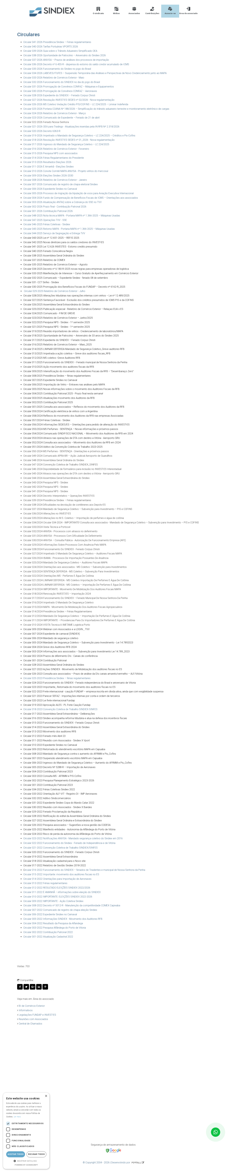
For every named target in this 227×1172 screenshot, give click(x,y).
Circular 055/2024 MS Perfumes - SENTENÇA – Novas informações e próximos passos (70, 429)
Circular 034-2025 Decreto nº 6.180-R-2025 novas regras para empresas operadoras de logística (76, 268)
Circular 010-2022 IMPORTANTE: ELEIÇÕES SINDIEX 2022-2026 (57, 896)
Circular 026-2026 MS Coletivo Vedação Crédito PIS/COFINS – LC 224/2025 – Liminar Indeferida (75, 104)
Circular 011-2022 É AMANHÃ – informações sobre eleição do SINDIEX (62, 892)
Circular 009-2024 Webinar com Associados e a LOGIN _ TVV (56, 629)
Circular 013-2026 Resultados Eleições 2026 (47, 162)
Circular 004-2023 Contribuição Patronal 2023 (48, 771)
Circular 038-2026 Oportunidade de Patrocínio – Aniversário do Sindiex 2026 (64, 55)
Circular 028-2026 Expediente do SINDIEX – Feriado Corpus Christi (59, 95)
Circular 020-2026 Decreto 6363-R (41, 131)
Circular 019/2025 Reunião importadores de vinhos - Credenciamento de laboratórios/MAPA (73, 331)
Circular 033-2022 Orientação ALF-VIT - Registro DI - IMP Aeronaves (60, 793)
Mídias (116, 13)
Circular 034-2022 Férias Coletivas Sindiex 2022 (49, 789)
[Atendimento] (215, 1132)
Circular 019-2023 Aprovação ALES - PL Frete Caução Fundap (56, 704)
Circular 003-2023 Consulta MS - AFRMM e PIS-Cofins (52, 776)
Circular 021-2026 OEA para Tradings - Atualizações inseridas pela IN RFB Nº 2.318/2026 (71, 126)
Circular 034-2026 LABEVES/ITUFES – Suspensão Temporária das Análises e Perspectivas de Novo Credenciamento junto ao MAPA (95, 73)
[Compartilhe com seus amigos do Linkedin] (39, 986)
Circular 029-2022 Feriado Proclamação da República (52, 811)
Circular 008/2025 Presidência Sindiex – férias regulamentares (57, 375)
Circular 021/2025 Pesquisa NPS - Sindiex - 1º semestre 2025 (56, 326)
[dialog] (26, 1131)
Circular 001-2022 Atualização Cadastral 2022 (48, 936)
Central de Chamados (30, 1023)
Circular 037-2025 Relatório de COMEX (44, 260)
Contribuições (152, 13)
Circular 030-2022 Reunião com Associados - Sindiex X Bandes (57, 807)
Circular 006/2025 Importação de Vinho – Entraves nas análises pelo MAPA (64, 384)
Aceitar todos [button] (15, 1154)
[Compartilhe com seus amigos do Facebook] (20, 986)
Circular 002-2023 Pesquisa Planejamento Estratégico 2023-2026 (58, 780)
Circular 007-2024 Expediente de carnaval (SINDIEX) (51, 633)
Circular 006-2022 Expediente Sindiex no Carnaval (50, 914)
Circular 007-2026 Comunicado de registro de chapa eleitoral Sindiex (60, 184)
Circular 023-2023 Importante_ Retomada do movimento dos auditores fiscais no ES (69, 687)
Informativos (26, 1010)
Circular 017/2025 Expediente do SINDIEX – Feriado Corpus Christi (59, 340)
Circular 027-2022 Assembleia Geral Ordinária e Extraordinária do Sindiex (62, 820)
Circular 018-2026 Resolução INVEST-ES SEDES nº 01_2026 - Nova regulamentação (69, 139)
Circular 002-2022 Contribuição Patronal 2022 (48, 932)
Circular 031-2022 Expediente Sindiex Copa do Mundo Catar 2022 (58, 802)
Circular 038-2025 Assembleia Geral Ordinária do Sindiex (53, 255)
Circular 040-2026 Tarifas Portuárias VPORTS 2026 (50, 46)
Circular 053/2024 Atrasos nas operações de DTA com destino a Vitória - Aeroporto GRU (71, 438)
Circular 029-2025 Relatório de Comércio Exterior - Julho (54, 291)
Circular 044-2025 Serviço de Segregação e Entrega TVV (54, 233)
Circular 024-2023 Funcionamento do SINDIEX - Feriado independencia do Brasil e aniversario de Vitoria (79, 682)
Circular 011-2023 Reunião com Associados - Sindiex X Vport (56, 740)
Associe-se (170, 13)
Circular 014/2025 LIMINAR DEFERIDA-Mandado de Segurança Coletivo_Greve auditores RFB (73, 349)
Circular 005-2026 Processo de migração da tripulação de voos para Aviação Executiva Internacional (78, 193)
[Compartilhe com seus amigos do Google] (33, 986)
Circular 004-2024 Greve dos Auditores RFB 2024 (50, 647)
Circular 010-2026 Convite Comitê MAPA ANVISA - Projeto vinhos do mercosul (65, 171)
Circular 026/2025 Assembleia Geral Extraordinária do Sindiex (56, 304)
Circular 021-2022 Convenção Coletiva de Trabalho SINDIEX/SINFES (60, 847)
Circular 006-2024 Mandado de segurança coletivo (50, 638)
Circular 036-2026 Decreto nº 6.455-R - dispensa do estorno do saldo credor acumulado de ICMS (76, 64)
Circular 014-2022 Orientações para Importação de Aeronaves (57, 878)
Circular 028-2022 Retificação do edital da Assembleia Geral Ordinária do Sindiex (67, 816)
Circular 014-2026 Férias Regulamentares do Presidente (53, 157)
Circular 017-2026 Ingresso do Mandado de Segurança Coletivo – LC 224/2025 (66, 144)
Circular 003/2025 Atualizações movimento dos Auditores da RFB (59, 398)
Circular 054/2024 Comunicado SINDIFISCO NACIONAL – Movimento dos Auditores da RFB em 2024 (78, 433)
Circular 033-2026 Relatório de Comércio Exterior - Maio (53, 77)
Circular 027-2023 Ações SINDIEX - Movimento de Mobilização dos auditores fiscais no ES (72, 669)
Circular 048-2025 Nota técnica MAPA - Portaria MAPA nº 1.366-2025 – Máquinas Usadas (71, 215)
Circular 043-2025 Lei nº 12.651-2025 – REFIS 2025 (51, 237)
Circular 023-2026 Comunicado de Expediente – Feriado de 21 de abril (61, 117)
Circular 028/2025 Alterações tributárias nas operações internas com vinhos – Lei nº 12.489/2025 (76, 295)
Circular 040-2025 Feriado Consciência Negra (48, 251)
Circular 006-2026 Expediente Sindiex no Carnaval (50, 188)
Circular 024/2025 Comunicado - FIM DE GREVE (49, 313)
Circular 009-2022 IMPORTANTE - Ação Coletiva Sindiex (53, 901)
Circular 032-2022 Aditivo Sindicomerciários (47, 798)
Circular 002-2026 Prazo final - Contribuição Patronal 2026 (54, 206)
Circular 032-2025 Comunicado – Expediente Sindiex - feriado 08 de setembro (65, 277)
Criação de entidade (35, 1086)
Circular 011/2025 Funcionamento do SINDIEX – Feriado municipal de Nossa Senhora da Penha (75, 362)
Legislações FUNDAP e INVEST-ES (37, 1014)
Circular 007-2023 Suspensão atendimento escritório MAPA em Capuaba (62, 758)
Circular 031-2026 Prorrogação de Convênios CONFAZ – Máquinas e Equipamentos (68, 86)
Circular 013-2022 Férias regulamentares (45, 883)
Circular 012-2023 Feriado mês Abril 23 (44, 736)
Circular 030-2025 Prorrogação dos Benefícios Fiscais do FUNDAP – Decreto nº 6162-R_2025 (74, 286)
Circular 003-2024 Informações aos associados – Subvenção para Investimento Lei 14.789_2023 (76, 651)
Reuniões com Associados (33, 1019)
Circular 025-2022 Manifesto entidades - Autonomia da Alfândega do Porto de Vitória (69, 829)
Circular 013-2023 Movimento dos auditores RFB (49, 731)
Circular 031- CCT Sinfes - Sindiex (41, 282)
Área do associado (188, 13)
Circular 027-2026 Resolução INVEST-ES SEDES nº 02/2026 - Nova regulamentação (68, 99)
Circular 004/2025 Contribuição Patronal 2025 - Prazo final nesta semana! (63, 393)
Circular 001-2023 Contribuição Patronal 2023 (48, 784)
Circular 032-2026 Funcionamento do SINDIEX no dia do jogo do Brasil (61, 82)
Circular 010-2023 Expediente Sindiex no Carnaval (50, 744)
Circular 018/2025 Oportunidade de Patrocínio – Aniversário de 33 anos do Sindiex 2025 (71, 335)
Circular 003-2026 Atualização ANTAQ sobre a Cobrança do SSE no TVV (62, 202)
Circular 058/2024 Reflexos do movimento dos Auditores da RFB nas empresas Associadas (73, 415)
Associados (134, 13)
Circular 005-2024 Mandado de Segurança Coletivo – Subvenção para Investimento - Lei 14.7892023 (78, 642)
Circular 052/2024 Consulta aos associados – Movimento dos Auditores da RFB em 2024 (72, 442)
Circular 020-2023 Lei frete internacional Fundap (49, 700)
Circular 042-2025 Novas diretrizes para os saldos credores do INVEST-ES (63, 242)
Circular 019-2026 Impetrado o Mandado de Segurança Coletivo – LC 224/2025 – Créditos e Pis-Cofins (79, 135)
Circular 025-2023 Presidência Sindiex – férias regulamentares (56, 678)
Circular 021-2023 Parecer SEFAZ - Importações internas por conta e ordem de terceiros (71, 696)
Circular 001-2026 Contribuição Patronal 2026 (48, 211)
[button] (26, 1161)
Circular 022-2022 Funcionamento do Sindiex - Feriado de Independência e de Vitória (69, 843)
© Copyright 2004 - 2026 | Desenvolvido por (107, 1162)
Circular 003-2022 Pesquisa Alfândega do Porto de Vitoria (54, 927)
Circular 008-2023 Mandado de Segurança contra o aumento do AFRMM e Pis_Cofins (69, 753)
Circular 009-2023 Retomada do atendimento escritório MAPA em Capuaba (64, 749)
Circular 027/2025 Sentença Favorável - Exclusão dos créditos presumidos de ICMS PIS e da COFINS (78, 300)
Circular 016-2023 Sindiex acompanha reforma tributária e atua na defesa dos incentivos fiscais (75, 718)
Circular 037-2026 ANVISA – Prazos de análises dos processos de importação (66, 59)
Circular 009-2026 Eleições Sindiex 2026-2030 (48, 175)
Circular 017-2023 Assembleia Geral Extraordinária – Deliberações (59, 713)
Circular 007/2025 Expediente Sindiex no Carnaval (50, 380)
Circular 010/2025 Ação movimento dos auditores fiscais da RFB (58, 366)
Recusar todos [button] (36, 1154)
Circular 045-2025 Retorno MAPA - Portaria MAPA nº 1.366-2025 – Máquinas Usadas (69, 228)
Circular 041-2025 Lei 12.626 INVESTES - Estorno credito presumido (60, 246)
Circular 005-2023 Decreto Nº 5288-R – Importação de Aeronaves (59, 767)
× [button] (46, 1096)
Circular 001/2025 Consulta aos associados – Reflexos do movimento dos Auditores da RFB (73, 406)
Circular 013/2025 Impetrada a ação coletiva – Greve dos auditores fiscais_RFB (66, 353)
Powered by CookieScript (26, 1165)
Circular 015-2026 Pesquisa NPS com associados (50, 153)
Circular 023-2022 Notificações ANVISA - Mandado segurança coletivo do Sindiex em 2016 (73, 838)
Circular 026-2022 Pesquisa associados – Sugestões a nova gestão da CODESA (67, 825)
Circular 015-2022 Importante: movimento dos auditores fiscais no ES (61, 874)
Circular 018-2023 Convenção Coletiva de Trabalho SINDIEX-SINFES (60, 709)
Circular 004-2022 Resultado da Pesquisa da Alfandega (53, 923)
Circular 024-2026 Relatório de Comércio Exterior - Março (54, 113)
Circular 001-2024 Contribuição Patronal (45, 660)
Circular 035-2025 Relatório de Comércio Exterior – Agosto (55, 264)
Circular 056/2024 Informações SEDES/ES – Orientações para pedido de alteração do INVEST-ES (76, 424)
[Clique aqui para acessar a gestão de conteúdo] (143, 1162)
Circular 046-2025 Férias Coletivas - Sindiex (46, 224)
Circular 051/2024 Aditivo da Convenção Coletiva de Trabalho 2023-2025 (63, 446)
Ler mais (17, 1117)
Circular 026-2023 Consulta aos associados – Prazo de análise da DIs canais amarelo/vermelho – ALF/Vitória (83, 673)
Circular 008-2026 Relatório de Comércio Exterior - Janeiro (55, 179)
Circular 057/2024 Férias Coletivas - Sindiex (46, 420)
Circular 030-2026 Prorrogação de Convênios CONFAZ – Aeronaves (60, 91)
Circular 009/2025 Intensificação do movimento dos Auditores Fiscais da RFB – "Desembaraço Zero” (78, 371)
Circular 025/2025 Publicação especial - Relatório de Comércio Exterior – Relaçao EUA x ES (73, 309)
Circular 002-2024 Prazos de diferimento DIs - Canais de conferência (60, 656)
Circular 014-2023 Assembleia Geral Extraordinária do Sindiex (56, 727)
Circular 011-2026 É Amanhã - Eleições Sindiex (48, 166)
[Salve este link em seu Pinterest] (45, 986)
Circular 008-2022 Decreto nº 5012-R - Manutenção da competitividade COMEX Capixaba (71, 905)
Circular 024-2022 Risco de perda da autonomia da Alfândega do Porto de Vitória (67, 833)
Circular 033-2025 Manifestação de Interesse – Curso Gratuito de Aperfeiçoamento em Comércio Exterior (80, 273)
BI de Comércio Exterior (32, 1005)
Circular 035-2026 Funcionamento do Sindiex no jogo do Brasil (57, 68)
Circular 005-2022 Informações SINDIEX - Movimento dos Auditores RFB (62, 918)
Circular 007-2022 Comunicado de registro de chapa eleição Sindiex (60, 909)
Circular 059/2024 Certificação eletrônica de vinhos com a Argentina (60, 411)
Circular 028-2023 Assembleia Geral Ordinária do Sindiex (53, 664)
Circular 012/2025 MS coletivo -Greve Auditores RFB (51, 357)
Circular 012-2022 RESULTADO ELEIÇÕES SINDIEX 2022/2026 (56, 887)
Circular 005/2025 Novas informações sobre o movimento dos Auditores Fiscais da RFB (71, 389)
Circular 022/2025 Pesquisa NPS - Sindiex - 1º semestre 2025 (56, 322)
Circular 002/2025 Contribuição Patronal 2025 (48, 402)
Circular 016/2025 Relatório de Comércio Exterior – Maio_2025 (57, 344)
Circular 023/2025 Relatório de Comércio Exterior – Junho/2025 (58, 317)
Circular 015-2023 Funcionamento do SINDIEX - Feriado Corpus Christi (61, 722)
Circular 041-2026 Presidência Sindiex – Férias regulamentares (57, 42)
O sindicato (98, 13)
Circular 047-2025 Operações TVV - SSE (45, 220)
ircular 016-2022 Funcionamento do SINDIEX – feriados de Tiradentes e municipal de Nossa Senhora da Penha (85, 869)
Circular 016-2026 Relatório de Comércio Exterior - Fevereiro (56, 148)
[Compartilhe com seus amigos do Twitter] (26, 986)
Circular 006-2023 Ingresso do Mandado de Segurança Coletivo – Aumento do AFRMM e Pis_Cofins (77, 762)
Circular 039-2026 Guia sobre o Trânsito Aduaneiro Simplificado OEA (60, 50)
